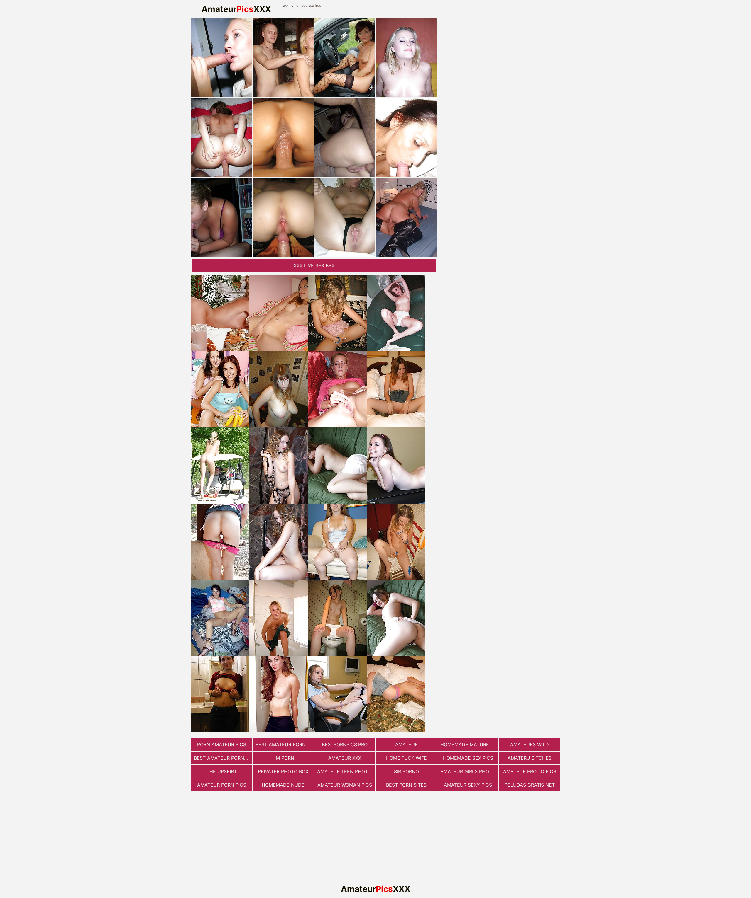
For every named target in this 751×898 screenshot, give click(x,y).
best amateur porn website (223, 758)
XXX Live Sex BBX (314, 265)
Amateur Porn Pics (221, 785)
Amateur (406, 744)
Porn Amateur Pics (221, 744)
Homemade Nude (283, 785)
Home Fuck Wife (406, 758)
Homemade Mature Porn (469, 744)
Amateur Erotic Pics (529, 771)
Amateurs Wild (529, 744)
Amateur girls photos (469, 771)
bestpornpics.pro (345, 744)
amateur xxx (344, 758)
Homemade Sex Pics (468, 758)
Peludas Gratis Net (530, 785)
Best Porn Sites (406, 785)
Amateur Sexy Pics (468, 785)
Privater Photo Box (283, 771)
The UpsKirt (222, 771)
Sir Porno (406, 771)
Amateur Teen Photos (345, 771)
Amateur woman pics (344, 785)
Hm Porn (283, 758)
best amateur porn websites (285, 744)
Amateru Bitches (530, 758)
